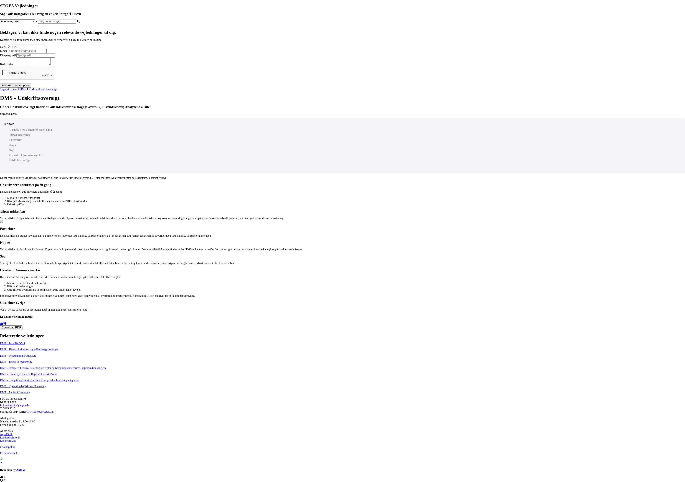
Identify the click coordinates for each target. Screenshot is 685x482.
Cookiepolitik (7, 446)
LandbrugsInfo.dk (10, 437)
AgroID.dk (6, 434)
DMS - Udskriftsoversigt (43, 89)
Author (20, 469)
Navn (3, 46)
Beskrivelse (6, 64)
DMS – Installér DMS (12, 343)
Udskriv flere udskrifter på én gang (30, 129)
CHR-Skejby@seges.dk (40, 411)
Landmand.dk (8, 440)
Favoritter (15, 139)
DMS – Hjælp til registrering (16, 361)
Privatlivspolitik (9, 453)
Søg (11, 150)
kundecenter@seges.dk (16, 405)
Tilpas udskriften (19, 134)
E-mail (3, 50)
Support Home (8, 89)
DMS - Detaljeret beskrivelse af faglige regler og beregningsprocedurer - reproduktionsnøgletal (53, 367)
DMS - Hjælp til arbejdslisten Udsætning (23, 386)
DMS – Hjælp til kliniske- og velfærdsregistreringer (29, 349)
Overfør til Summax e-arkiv (26, 155)
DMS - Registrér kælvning (15, 392)
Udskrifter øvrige (19, 160)
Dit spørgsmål (8, 55)
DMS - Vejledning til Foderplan (18, 355)
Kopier (13, 145)
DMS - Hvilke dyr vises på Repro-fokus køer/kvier (28, 374)
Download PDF (11, 327)
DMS (23, 89)
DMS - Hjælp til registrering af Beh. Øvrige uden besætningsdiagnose (39, 380)
